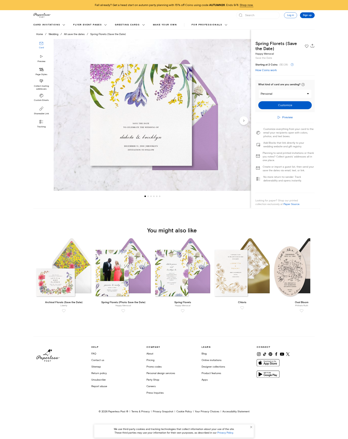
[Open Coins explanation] (292, 65)
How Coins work (266, 70)
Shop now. (246, 5)
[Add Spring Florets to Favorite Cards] (183, 311)
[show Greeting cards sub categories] (143, 25)
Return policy (99, 373)
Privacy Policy (225, 432)
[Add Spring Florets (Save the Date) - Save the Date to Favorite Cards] (306, 46)
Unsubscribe (98, 379)
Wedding (53, 34)
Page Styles (41, 74)
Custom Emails (41, 100)
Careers (151, 386)
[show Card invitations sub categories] (64, 25)
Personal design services (160, 373)
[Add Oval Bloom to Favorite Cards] (301, 311)
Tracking (41, 126)
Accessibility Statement (236, 411)
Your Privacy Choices (207, 411)
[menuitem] (49, 25)
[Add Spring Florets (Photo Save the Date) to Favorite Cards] (123, 311)
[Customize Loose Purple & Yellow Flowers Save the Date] (152, 115)
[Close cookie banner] (251, 427)
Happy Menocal (264, 53)
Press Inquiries (155, 392)
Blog (204, 353)
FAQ (93, 353)
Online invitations (211, 360)
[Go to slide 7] (159, 196)
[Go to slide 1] (145, 196)
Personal (266, 94)
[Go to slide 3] (148, 196)
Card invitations (46, 24)
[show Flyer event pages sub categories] (105, 25)
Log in (290, 15)
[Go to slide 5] (154, 196)
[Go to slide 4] (151, 196)
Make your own (165, 24)
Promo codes (154, 366)
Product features (211, 373)
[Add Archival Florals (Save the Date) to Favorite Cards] (64, 311)
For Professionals (207, 24)
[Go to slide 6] (157, 196)
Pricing (150, 360)
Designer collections (213, 366)
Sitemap (96, 366)
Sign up (307, 15)
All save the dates (74, 34)
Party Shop (152, 379)
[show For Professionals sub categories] (226, 25)
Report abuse (99, 386)
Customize (285, 105)
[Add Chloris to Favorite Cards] (242, 308)
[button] (303, 84)
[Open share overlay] (312, 46)
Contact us (97, 360)
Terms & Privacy (140, 411)
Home (39, 34)
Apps (205, 379)
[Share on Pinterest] (270, 354)
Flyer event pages (87, 24)
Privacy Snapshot (163, 411)
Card (41, 47)
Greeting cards (127, 24)
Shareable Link (41, 113)
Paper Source (291, 204)
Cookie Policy (184, 411)
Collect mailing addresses (41, 87)
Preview (41, 61)
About (149, 353)
